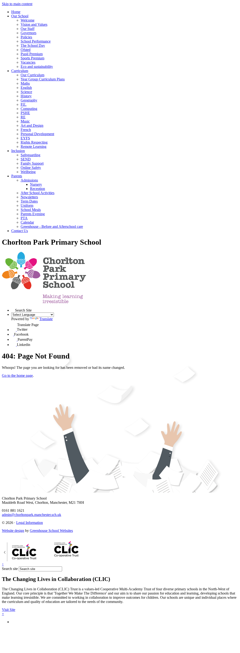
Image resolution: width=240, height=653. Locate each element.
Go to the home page (17, 375)
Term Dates (29, 201)
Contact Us (19, 231)
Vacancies (28, 62)
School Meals (31, 210)
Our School (19, 16)
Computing (29, 109)
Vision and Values (34, 24)
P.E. (23, 104)
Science (26, 92)
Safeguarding (30, 155)
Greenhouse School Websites (51, 531)
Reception (37, 189)
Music (25, 121)
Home (15, 12)
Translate (46, 319)
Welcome (27, 20)
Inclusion (18, 151)
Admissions (29, 180)
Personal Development (37, 134)
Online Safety (31, 168)
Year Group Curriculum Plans (43, 79)
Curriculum (19, 71)
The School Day (33, 45)
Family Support (32, 163)
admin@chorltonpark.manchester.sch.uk (31, 515)
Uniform (27, 205)
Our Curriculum (32, 75)
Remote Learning (33, 147)
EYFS (25, 138)
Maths (25, 83)
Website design (13, 531)
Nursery (36, 184)
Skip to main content (17, 4)
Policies (26, 37)
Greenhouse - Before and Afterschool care (52, 227)
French (26, 130)
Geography (29, 100)
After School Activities (37, 193)
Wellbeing (28, 172)
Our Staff (27, 29)
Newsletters (29, 197)
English (26, 88)
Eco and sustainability (37, 67)
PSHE (25, 113)
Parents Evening (33, 214)
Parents (16, 176)
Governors (28, 33)
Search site (10, 569)
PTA (24, 218)
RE (23, 117)
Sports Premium (32, 58)
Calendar (27, 222)
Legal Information (29, 523)
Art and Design (32, 125)
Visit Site (8, 610)
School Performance (36, 41)
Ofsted (25, 50)
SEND (26, 159)
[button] (13, 310)
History (26, 96)
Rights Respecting (34, 142)
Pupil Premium (32, 54)
